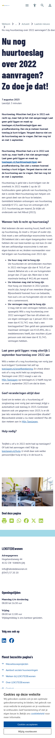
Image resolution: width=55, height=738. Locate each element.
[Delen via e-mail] (11, 520)
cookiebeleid (37, 713)
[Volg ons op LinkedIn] (4, 640)
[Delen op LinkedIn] (40, 520)
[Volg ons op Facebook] (11, 640)
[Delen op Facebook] (26, 520)
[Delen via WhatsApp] (18, 520)
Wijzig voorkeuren (27, 731)
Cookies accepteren (28, 724)
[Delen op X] (33, 520)
